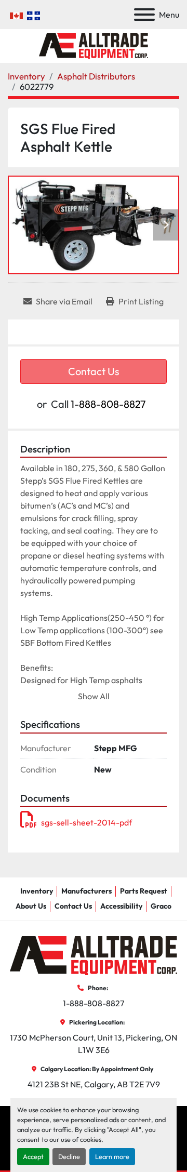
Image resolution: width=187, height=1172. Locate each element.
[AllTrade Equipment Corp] (93, 955)
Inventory (36, 891)
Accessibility (121, 906)
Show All (94, 696)
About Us (31, 906)
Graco (161, 906)
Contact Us (93, 371)
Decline (69, 1156)
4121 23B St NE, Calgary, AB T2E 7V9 (94, 1084)
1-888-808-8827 (108, 403)
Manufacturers (86, 891)
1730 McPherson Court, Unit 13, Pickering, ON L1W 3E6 (94, 1043)
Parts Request (143, 891)
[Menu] (144, 14)
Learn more (112, 1156)
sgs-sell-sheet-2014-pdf (86, 822)
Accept (33, 1156)
